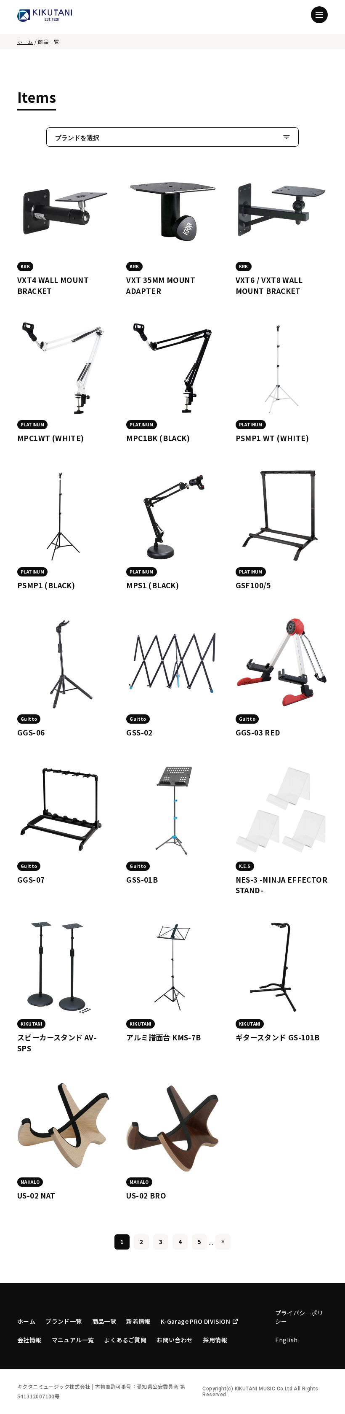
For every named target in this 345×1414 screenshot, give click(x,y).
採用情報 (215, 1340)
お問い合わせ (175, 1340)
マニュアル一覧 (73, 1340)
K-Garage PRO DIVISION (195, 1321)
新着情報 (138, 1321)
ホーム (25, 41)
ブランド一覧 (63, 1321)
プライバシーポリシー (299, 1317)
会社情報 (29, 1340)
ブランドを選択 (77, 137)
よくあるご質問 (125, 1340)
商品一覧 (104, 1321)
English (286, 1340)
